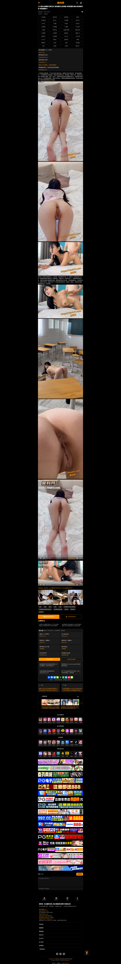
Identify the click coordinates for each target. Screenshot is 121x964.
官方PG (54, 20)
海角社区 (43, 36)
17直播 (54, 23)
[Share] (49, 677)
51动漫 (66, 46)
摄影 (45, 606)
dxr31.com (64, 642)
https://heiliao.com (43, 57)
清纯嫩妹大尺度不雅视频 (69, 606)
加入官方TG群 (49, 659)
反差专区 (40, 13)
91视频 (54, 46)
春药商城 (66, 17)
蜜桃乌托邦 (77, 29)
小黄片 (66, 42)
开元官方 (78, 23)
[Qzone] (66, 677)
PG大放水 (77, 26)
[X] (60, 677)
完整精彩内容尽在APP (49, 616)
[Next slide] (81, 703)
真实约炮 (55, 17)
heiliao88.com (42, 62)
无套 (60, 606)
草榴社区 (43, 42)
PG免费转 (55, 26)
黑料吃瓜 (41, 611)
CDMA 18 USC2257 (65, 963)
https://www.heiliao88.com (45, 915)
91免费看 (43, 33)
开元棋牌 (66, 20)
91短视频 (55, 36)
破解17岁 (78, 33)
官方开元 (78, 20)
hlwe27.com (42, 52)
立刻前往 (64, 648)
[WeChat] (57, 677)
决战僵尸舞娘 (66, 29)
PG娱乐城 (43, 20)
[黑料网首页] (60, 3)
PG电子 (43, 23)
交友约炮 (43, 17)
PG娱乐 (66, 23)
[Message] (72, 677)
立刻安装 (42, 648)
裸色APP (78, 46)
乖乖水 (77, 17)
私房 (40, 606)
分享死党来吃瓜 (72, 616)
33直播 (43, 29)
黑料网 (66, 609)
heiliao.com (64, 636)
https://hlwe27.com (43, 911)
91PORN (66, 36)
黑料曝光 (73, 609)
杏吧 (43, 46)
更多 (78, 696)
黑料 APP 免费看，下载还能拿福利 (47, 65)
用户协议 (54, 963)
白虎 (55, 606)
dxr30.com (42, 642)
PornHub (43, 39)
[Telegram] (54, 677)
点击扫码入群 (65, 655)
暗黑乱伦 (66, 33)
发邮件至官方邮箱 (71, 659)
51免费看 (55, 33)
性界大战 (55, 29)
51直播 (66, 26)
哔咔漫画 (78, 42)
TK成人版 (78, 36)
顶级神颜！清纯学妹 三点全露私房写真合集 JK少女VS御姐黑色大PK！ (55, 588)
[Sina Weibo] (69, 677)
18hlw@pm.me (43, 69)
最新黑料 (46, 13)
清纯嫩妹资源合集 (58, 609)
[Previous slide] (39, 703)
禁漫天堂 (66, 39)
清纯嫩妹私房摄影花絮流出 (45, 609)
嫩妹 (50, 606)
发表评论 (79, 874)
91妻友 (77, 39)
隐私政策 (58, 963)
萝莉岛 (54, 39)
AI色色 (54, 42)
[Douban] (63, 677)
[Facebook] (51, 677)
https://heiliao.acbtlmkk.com (46, 918)
